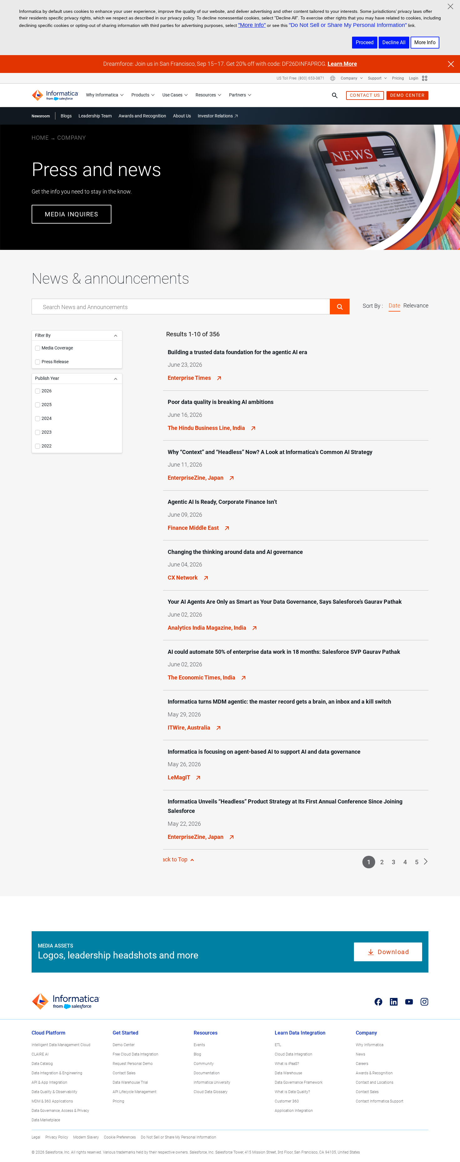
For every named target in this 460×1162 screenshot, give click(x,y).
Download (393, 952)
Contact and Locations (374, 1082)
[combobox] (181, 307)
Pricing (398, 78)
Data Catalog (42, 1063)
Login (413, 78)
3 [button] (393, 862)
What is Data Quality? (292, 1092)
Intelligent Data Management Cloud (61, 1045)
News (360, 1054)
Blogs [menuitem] (66, 115)
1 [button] (369, 862)
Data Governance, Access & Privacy (60, 1110)
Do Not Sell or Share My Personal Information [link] (178, 1137)
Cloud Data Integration (293, 1054)
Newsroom (41, 116)
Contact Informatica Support (379, 1101)
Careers (362, 1063)
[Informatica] (55, 95)
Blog (197, 1054)
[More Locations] (333, 78)
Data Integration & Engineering (57, 1073)
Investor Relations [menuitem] (215, 115)
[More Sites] (424, 78)
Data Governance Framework (299, 1082)
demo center (407, 95)
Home (40, 137)
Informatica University (212, 1082)
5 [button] (416, 862)
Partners (237, 94)
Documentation (207, 1073)
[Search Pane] (335, 95)
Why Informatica (102, 94)
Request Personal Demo (133, 1063)
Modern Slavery (86, 1137)
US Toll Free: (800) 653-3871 (301, 78)
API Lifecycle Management (134, 1092)
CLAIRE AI (40, 1054)
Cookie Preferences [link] (120, 1137)
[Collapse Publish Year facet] (115, 378)
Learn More (342, 63)
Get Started (125, 1033)
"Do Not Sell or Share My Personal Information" (348, 25)
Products (140, 94)
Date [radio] (394, 305)
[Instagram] (424, 1002)
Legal (36, 1137)
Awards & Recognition (374, 1073)
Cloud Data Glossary (210, 1092)
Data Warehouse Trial (130, 1082)
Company (349, 78)
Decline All (394, 42)
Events (199, 1045)
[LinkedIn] (394, 1002)
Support (375, 78)
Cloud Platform (48, 1033)
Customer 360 (287, 1101)
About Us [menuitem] (182, 115)
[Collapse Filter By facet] (115, 335)
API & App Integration (49, 1082)
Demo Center (124, 1045)
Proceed (365, 42)
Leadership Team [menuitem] (95, 115)
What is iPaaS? (287, 1063)
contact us (365, 95)
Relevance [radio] (415, 305)
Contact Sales (124, 1073)
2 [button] (382, 862)
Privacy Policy (56, 1137)
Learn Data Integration (300, 1033)
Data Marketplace (46, 1120)
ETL (278, 1045)
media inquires (71, 214)
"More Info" (252, 25)
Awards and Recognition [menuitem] (142, 115)
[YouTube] (409, 1002)
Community (204, 1063)
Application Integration (294, 1110)
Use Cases (172, 94)
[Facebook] (378, 1002)
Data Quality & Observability (54, 1092)
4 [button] (405, 862)
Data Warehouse (288, 1073)
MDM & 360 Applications (52, 1101)
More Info (425, 42)
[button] (340, 306)
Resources (206, 94)
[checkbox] (37, 348)
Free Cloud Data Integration (135, 1054)
